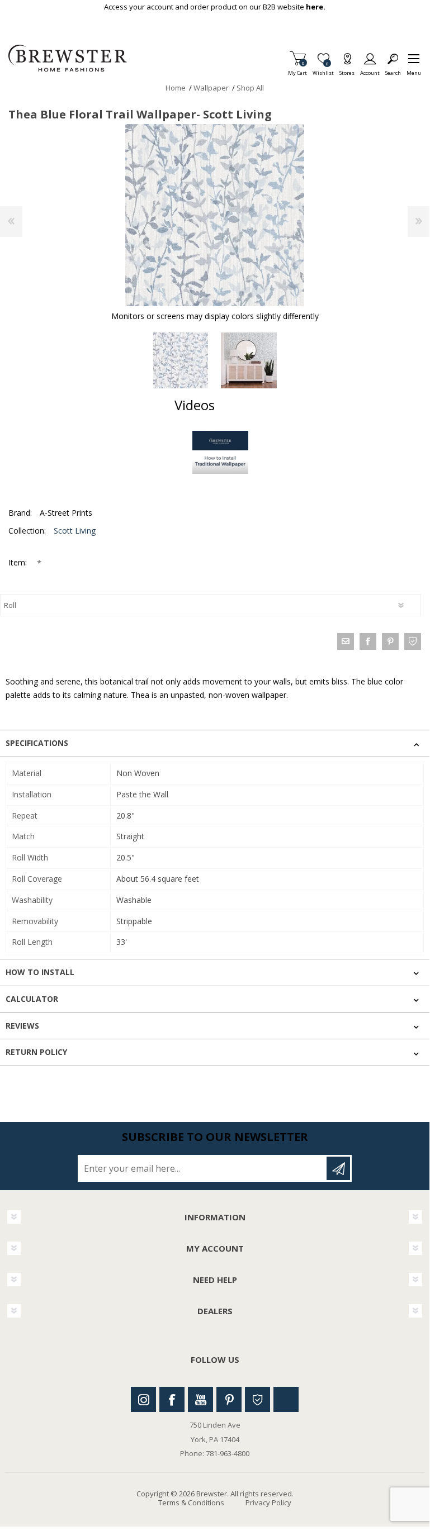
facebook (368, 641)
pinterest (390, 641)
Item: (18, 562)
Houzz (257, 1399)
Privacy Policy (268, 1502)
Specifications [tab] (37, 743)
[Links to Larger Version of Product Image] (214, 215)
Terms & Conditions (191, 1502)
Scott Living (75, 530)
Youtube (200, 1399)
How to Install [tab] (40, 972)
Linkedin (286, 1399)
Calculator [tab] (32, 998)
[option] (181, 360)
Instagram (143, 1399)
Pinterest (229, 1399)
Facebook (172, 1399)
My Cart (297, 69)
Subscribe (338, 1168)
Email (345, 641)
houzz (412, 641)
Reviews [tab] (22, 1025)
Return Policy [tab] (36, 1052)
